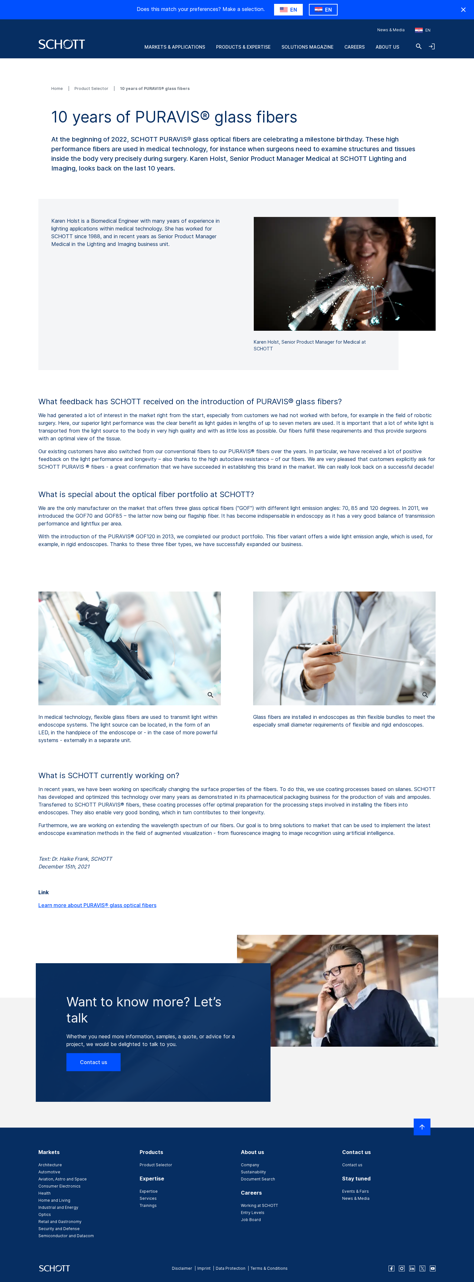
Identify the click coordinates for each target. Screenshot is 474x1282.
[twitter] (422, 1268)
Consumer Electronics (59, 1186)
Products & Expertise (243, 47)
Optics (44, 1214)
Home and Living (54, 1200)
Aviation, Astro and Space (62, 1179)
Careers (354, 47)
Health (44, 1193)
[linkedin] (412, 1268)
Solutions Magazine (307, 47)
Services (148, 1198)
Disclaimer (182, 1268)
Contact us (93, 1062)
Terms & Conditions (269, 1268)
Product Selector (91, 88)
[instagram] (402, 1268)
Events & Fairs (355, 1191)
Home (57, 88)
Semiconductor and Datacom (66, 1235)
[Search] (419, 46)
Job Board (251, 1219)
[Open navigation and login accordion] (432, 46)
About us (387, 47)
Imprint (204, 1268)
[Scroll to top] (422, 1127)
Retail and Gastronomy (60, 1221)
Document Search (258, 1179)
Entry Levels (252, 1212)
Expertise (149, 1191)
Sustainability (253, 1171)
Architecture (50, 1164)
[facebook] (391, 1268)
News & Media (391, 29)
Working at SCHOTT (259, 1205)
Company (250, 1164)
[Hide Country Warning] (463, 10)
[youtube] (433, 1268)
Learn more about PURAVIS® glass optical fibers (97, 905)
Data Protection (230, 1268)
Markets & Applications (174, 47)
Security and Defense (59, 1228)
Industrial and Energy (58, 1207)
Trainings (148, 1205)
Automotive (49, 1171)
